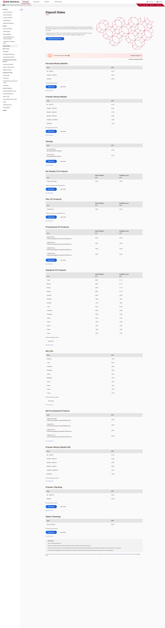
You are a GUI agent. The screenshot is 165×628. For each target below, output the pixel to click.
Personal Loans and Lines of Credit (10, 81)
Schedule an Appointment (55, 38)
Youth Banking (6, 20)
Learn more (63, 86)
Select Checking (7, 15)
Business (36, 2)
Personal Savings (7, 28)
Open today (51, 86)
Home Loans (6, 48)
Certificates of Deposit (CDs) (9, 42)
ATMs (4, 102)
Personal (25, 2)
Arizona (112, 554)
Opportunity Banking (8, 23)
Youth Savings (6, 31)
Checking (5, 9)
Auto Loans (6, 78)
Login (146, 5)
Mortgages (6, 51)
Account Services (7, 88)
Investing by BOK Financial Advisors (9, 60)
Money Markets (7, 34)
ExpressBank (6, 107)
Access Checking (7, 12)
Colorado (121, 554)
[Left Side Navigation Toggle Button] (21, 9)
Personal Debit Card (8, 93)
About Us (152, 5)
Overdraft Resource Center (10, 99)
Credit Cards (6, 75)
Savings (5, 26)
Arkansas (117, 554)
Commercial (58, 2)
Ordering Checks (7, 104)
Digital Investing (8, 70)
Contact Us (158, 5)
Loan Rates (6, 85)
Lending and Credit (7, 72)
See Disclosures (49, 90)
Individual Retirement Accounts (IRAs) (8, 37)
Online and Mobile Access (9, 91)
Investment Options (8, 64)
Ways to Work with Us (8, 67)
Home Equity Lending (8, 57)
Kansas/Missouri (126, 554)
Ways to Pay (6, 96)
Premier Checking (7, 17)
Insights (5, 110)
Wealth (47, 2)
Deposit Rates (6, 46)
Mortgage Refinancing (8, 54)
